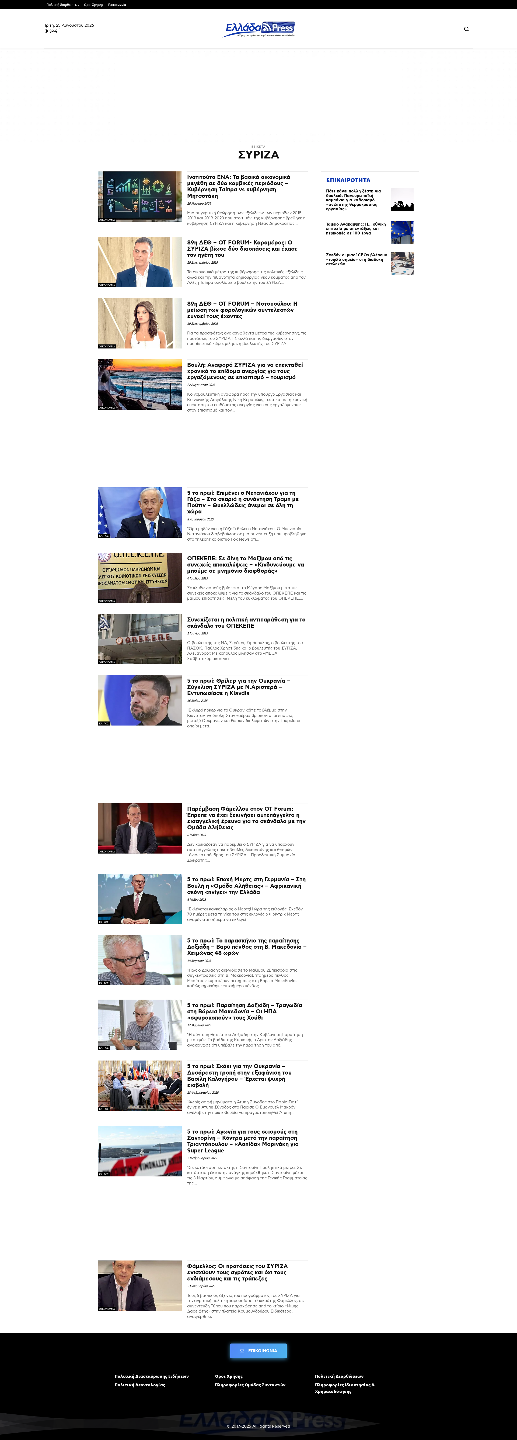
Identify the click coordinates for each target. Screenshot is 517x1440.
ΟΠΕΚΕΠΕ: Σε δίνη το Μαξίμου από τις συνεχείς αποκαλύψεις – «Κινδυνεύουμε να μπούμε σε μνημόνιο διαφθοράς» (245, 565)
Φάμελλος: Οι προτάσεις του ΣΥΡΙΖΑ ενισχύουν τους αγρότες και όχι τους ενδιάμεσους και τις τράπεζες (237, 1273)
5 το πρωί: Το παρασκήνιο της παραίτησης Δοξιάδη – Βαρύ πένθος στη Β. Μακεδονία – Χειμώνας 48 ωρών (247, 947)
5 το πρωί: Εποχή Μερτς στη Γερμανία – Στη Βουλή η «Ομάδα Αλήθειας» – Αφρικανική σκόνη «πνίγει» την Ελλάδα (246, 886)
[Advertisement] (258, 94)
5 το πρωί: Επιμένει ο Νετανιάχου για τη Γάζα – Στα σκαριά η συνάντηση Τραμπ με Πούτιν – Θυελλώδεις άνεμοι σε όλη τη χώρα (243, 502)
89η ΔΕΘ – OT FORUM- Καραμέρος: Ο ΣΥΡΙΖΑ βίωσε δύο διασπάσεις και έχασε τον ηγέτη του (242, 249)
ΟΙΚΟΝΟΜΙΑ (107, 220)
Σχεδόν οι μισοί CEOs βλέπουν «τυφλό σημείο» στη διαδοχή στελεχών (356, 260)
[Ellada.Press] (258, 29)
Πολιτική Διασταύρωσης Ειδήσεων (152, 1376)
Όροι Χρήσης (229, 1376)
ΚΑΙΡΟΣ (104, 535)
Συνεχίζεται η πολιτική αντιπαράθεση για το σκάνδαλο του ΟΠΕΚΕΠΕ (246, 623)
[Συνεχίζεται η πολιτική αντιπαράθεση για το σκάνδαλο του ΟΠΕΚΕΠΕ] (140, 639)
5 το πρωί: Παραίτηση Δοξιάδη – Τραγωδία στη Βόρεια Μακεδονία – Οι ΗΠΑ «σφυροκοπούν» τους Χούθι (244, 1012)
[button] (466, 28)
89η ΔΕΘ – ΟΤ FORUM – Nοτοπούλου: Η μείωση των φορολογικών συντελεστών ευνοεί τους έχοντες (242, 310)
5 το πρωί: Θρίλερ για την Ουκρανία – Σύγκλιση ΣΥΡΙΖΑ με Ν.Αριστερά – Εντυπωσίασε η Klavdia (238, 687)
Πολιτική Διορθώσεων (339, 1376)
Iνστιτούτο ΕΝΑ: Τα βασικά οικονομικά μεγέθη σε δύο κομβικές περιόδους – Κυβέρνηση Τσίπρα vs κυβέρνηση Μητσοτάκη (238, 187)
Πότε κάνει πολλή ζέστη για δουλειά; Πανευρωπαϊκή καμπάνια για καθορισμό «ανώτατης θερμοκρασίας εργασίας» (353, 200)
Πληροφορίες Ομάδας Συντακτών (250, 1384)
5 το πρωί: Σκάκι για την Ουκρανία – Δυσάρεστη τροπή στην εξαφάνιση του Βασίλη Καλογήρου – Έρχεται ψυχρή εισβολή (239, 1076)
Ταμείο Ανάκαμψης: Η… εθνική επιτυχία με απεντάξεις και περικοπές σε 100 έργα (356, 229)
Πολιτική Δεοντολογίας (140, 1384)
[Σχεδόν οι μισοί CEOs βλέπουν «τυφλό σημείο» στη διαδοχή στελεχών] (402, 263)
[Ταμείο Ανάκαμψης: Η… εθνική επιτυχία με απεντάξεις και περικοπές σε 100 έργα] (402, 232)
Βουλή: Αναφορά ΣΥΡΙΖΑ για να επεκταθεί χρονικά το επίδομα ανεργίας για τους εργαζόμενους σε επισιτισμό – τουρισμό (245, 371)
